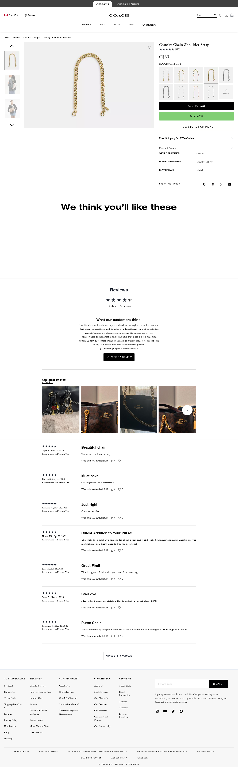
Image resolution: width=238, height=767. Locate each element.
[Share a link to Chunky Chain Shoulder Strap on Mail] (230, 184)
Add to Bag (196, 106)
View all (47, 382)
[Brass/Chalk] (166, 75)
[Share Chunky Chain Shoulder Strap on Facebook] (204, 184)
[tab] (102, 4)
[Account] (226, 15)
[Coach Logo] (119, 15)
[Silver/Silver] (226, 75)
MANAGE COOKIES (48, 751)
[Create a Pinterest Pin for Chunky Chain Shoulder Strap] (213, 184)
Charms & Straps (32, 37)
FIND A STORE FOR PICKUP (196, 126)
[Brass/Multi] (196, 75)
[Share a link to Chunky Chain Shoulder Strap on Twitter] (221, 184)
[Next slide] (187, 410)
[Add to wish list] (150, 47)
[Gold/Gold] (181, 75)
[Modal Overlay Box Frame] (185, 725)
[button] (12, 61)
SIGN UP (218, 683)
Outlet (7, 37)
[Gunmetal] (166, 91)
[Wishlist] (221, 15)
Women (16, 37)
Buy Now (196, 116)
